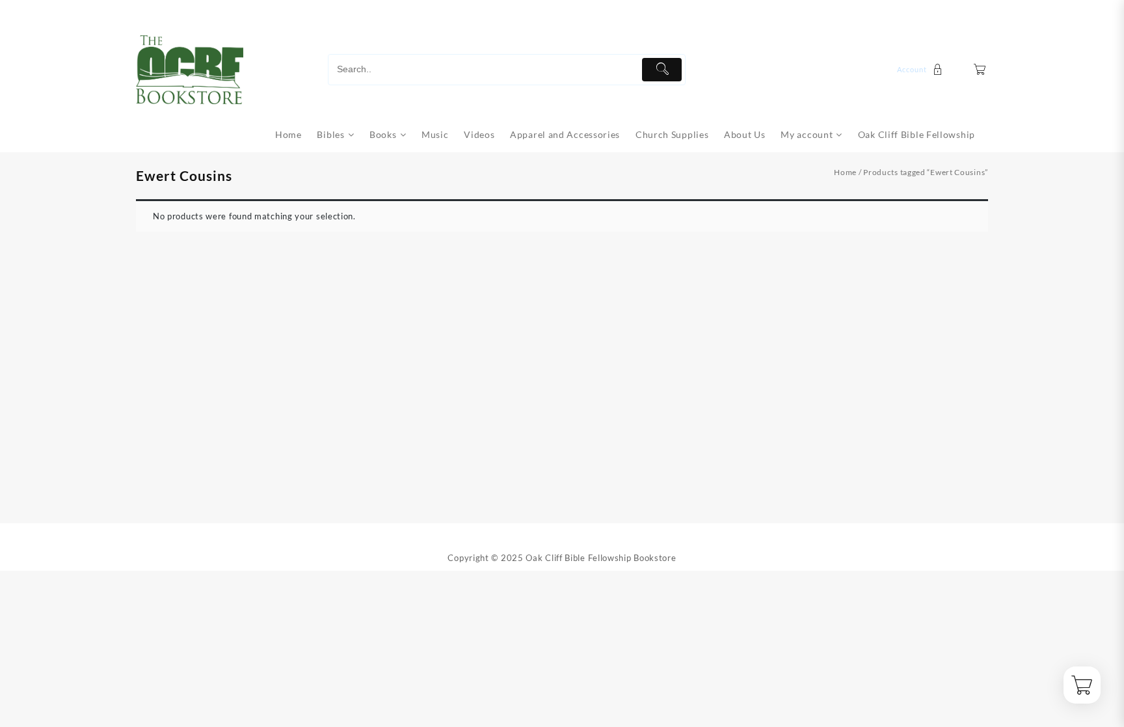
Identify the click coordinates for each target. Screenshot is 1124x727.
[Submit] (662, 69)
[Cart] (980, 69)
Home (845, 172)
